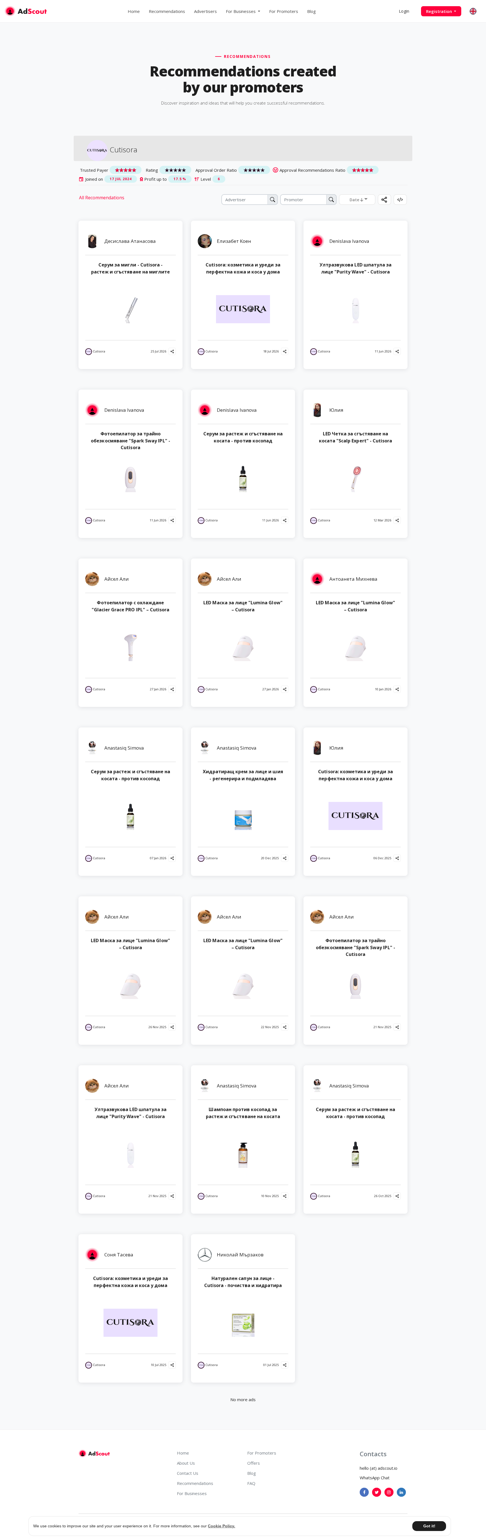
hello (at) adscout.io (378, 1468)
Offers (253, 1463)
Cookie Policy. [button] (221, 1526)
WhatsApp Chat (375, 1477)
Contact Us (187, 1473)
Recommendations (167, 11)
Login (404, 11)
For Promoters (283, 11)
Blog (311, 11)
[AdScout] (94, 1453)
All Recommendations (101, 198)
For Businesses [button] (241, 11)
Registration (439, 11)
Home (134, 11)
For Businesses (192, 1493)
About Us (186, 1463)
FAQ (251, 1483)
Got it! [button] (429, 1526)
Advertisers (205, 11)
